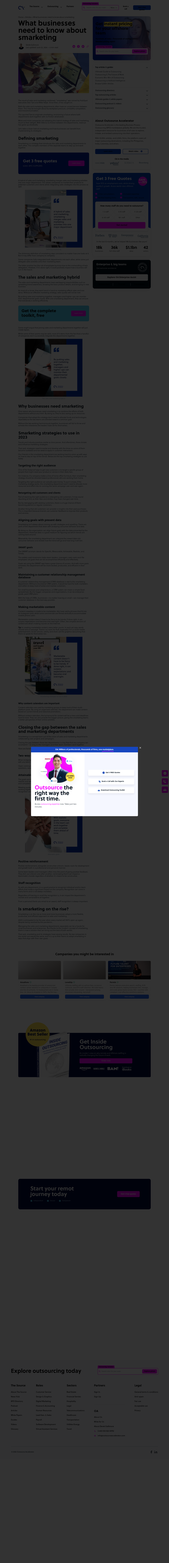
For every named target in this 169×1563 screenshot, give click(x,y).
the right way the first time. (54, 793)
